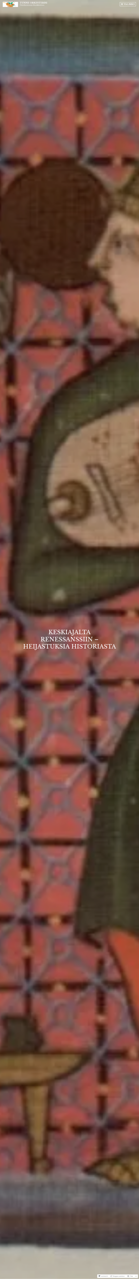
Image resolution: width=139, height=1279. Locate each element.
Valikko (129, 4)
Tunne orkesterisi (33, 2)
